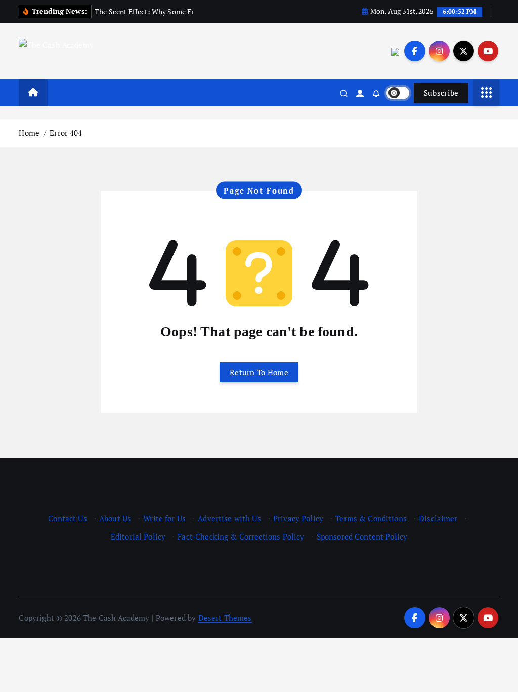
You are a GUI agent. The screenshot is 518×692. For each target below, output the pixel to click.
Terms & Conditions (371, 518)
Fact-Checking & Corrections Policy (241, 536)
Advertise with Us (229, 518)
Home (29, 133)
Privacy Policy (298, 518)
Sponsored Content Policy (362, 536)
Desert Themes (225, 617)
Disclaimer (438, 518)
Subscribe (441, 93)
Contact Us (67, 518)
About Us (115, 518)
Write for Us (164, 518)
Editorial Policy (138, 536)
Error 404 (66, 133)
